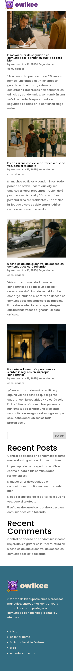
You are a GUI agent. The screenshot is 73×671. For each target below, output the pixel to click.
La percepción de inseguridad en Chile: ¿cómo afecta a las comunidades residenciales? (34, 471)
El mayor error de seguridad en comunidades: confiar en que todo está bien (34, 58)
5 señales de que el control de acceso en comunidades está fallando (35, 265)
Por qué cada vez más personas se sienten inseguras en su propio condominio (31, 372)
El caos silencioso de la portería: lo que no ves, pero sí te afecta (36, 164)
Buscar (59, 435)
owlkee (15, 64)
